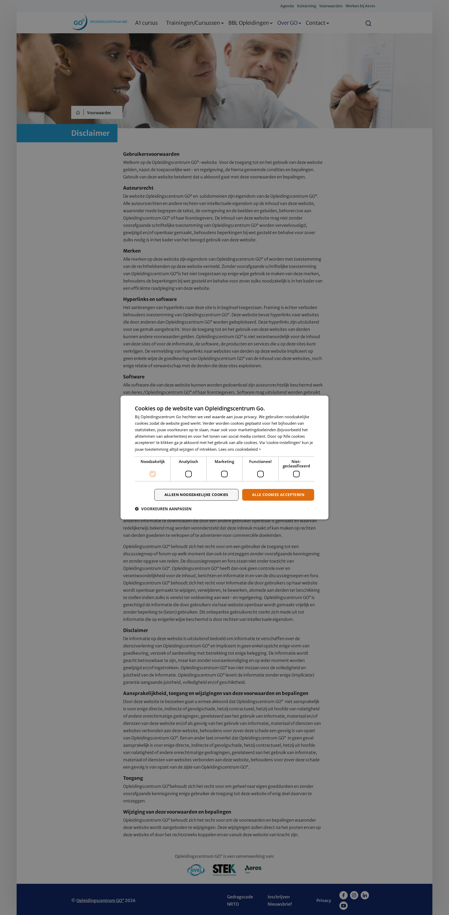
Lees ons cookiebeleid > (240, 449)
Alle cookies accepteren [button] (278, 494)
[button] (163, 509)
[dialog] (224, 457)
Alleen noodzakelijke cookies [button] (196, 494)
